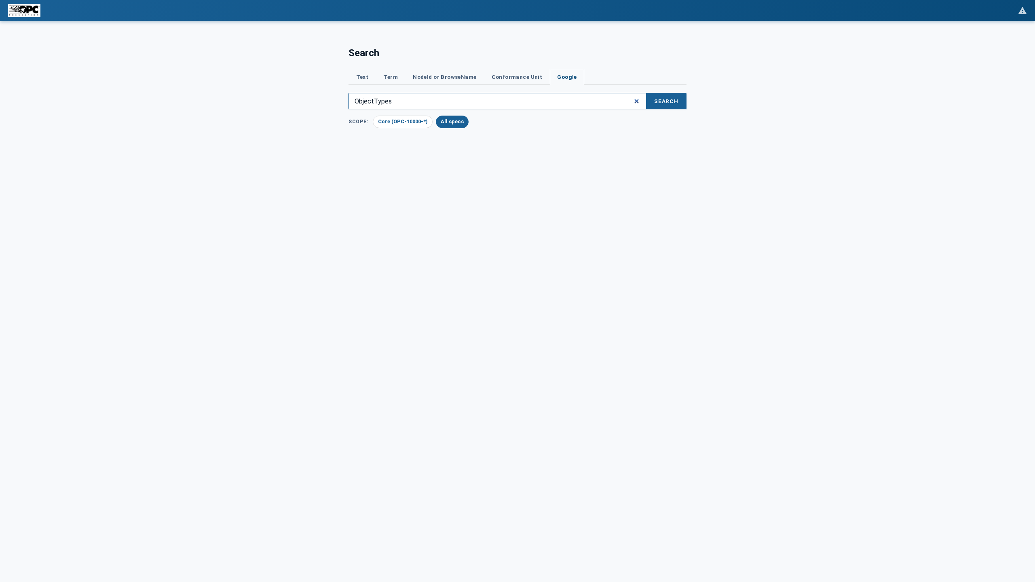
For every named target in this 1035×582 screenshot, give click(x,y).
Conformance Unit (517, 77)
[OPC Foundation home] (24, 10)
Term (390, 77)
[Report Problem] (1022, 10)
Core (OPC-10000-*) (403, 121)
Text (362, 77)
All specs (452, 121)
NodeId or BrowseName (444, 77)
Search (666, 101)
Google (567, 77)
